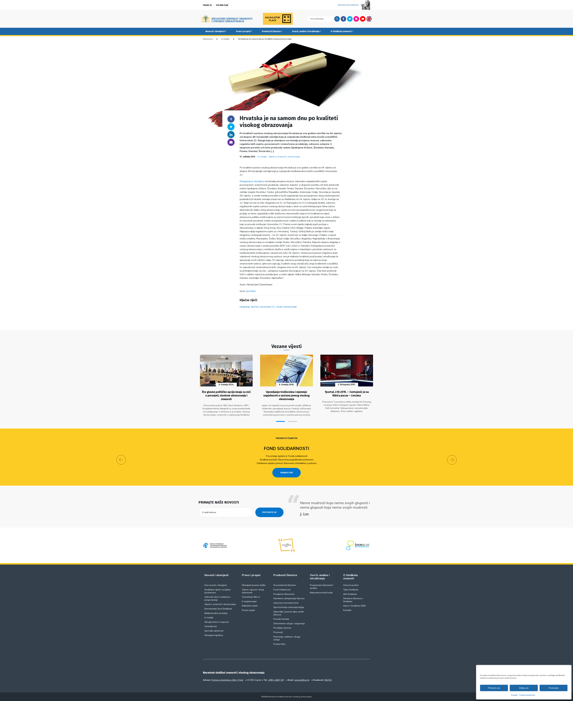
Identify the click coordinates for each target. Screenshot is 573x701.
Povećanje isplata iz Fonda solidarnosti (286, 455)
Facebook (343, 18)
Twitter (350, 18)
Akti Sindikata (350, 594)
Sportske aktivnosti (213, 630)
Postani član (222, 5)
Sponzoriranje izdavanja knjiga (288, 607)
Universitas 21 (267, 306)
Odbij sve (524, 688)
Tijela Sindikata (350, 589)
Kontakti (347, 610)
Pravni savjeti (248, 610)
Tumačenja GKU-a (251, 597)
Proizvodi (278, 632)
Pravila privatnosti (527, 695)
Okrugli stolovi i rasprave (216, 622)
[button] (280, 421)
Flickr (356, 18)
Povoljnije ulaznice (282, 627)
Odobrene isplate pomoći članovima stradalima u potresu (286, 463)
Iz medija (225, 39)
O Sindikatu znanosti (341, 31)
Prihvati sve (494, 688)
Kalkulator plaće (250, 605)
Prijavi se (207, 5)
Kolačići (514, 695)
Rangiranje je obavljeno (252, 181)
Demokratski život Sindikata (218, 608)
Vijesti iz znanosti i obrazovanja (284, 156)
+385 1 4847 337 (276, 680)
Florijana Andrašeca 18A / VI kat (227, 680)
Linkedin (231, 134)
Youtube (362, 18)
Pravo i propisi (243, 31)
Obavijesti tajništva (213, 635)
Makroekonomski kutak (321, 592)
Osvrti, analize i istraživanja (305, 31)
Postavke (554, 688)
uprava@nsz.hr (302, 680)
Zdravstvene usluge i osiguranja (289, 623)
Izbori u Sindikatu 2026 (354, 605)
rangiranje (245, 306)
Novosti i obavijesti (215, 31)
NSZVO (328, 680)
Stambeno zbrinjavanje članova (288, 598)
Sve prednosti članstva (284, 585)
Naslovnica (208, 39)
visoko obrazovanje (286, 306)
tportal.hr (251, 290)
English (369, 18)
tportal (254, 306)
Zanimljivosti (210, 626)
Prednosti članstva (271, 31)
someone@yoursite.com (231, 142)
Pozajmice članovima (283, 594)
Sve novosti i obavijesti (215, 585)
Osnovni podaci (351, 585)
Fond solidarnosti (286, 448)
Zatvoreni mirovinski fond (285, 603)
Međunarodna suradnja (215, 613)
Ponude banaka (281, 619)
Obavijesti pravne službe (254, 585)
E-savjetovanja (249, 601)
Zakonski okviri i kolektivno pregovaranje (217, 598)
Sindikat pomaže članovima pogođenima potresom (286, 459)
